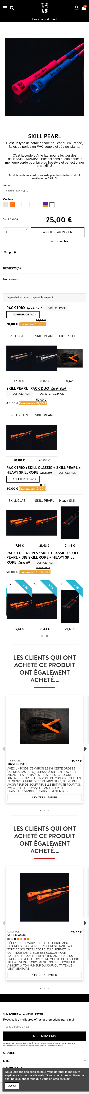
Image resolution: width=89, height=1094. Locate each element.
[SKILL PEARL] (44, 358)
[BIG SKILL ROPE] (70, 358)
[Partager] (5, 252)
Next (85, 749)
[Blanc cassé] (12, 939)
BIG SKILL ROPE (70, 336)
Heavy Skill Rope (70, 500)
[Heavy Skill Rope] (70, 522)
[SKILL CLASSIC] (19, 358)
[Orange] (18, 939)
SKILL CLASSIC (19, 336)
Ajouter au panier (57, 232)
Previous (3, 749)
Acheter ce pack (23, 314)
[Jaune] (28, 939)
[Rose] (25, 939)
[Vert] (21, 939)
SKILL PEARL (44, 336)
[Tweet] (10, 252)
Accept (12, 1085)
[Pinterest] (15, 252)
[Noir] (15, 939)
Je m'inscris (46, 1036)
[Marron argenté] (8, 939)
